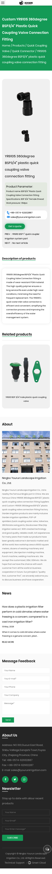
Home (6, 45)
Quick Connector (23, 51)
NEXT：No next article (16, 243)
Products (19, 45)
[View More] (26, 372)
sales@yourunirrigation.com (26, 217)
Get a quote (14, 226)
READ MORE (8, 642)
